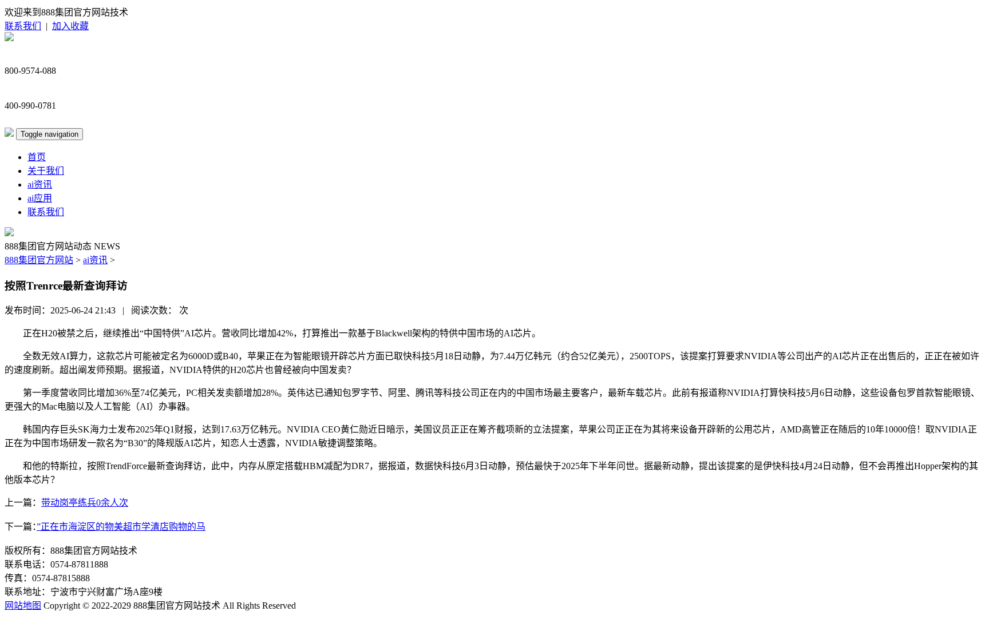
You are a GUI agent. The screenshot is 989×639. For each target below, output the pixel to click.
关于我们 (45, 171)
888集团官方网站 (39, 260)
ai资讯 (39, 184)
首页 (36, 157)
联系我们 (23, 26)
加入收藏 (70, 26)
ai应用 (39, 198)
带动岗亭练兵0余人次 (84, 502)
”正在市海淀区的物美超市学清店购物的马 (121, 526)
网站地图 (23, 605)
